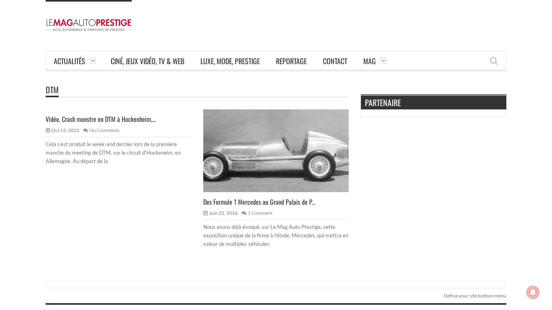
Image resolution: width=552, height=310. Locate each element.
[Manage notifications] (533, 292)
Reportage (291, 61)
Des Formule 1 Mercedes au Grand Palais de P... (259, 202)
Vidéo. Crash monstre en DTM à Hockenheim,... (101, 119)
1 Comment (260, 213)
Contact (335, 61)
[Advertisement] (359, 18)
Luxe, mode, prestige (230, 61)
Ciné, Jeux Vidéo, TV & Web (147, 61)
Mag (369, 61)
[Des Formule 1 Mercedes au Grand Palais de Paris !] (282, 150)
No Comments (104, 130)
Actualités (69, 61)
